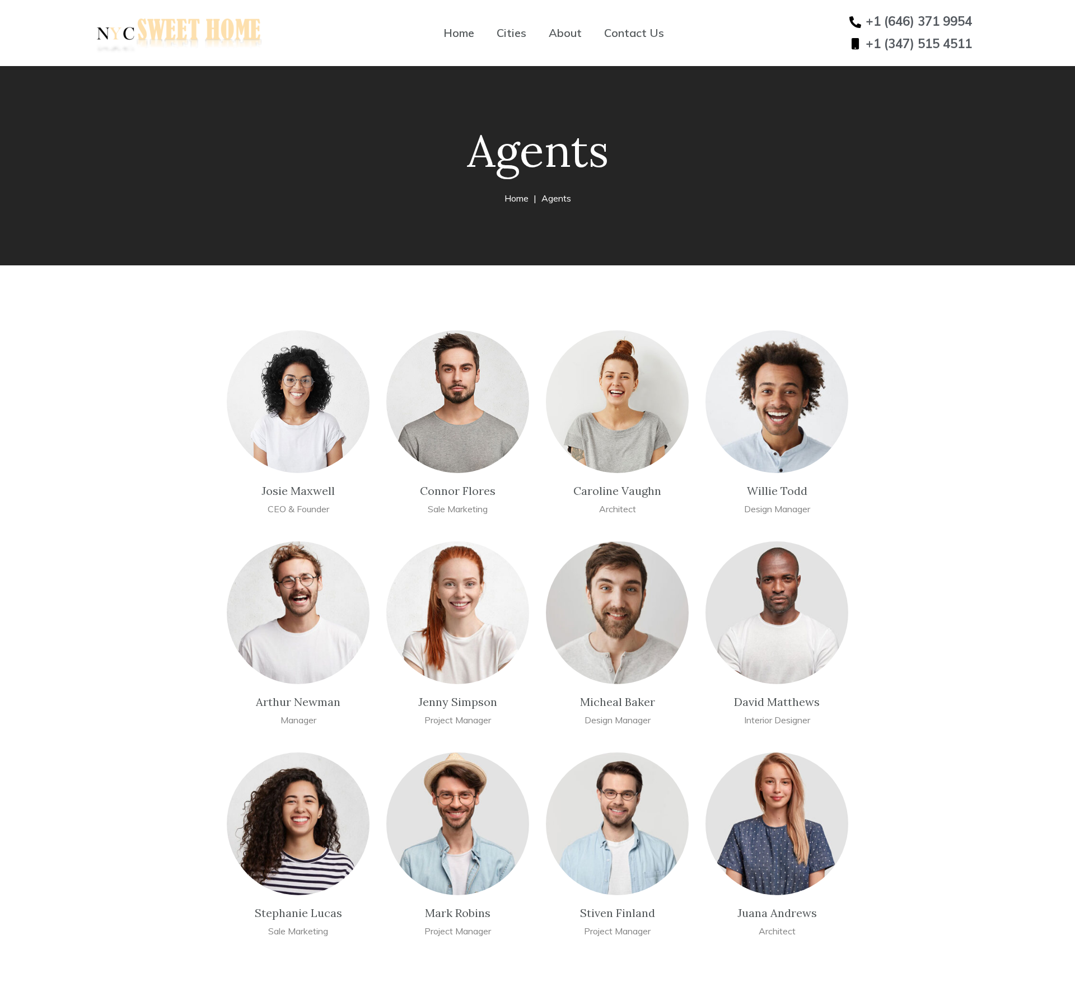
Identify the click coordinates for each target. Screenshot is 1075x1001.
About (565, 33)
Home (458, 33)
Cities (511, 33)
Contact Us (634, 33)
